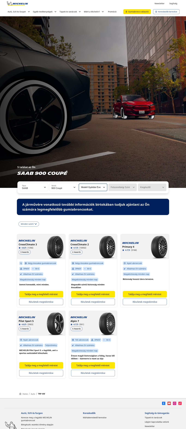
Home (25, 394)
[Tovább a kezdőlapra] (17, 3)
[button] (45, 187)
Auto (33, 394)
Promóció (112, 11)
